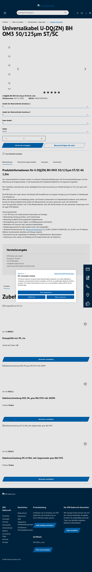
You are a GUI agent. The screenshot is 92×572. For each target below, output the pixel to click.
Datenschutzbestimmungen (64, 273)
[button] (22, 273)
